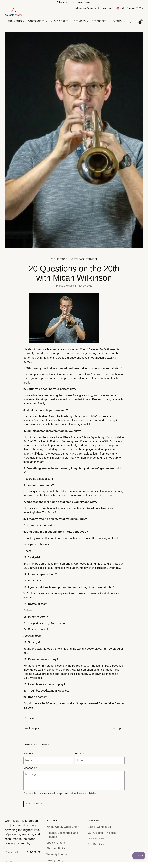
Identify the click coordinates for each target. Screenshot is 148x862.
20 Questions (59, 259)
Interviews (77, 259)
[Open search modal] (129, 21)
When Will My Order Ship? (62, 826)
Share (30, 718)
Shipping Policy (56, 848)
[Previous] (31, 2)
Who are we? (96, 838)
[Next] (116, 2)
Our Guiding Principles (102, 832)
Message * (30, 767)
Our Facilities (96, 844)
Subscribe (34, 852)
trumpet (91, 259)
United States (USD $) (130, 8)
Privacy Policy (55, 860)
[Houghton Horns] (13, 12)
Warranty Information (59, 854)
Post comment (35, 804)
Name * (28, 753)
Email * (79, 753)
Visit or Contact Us (99, 826)
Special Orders (55, 842)
